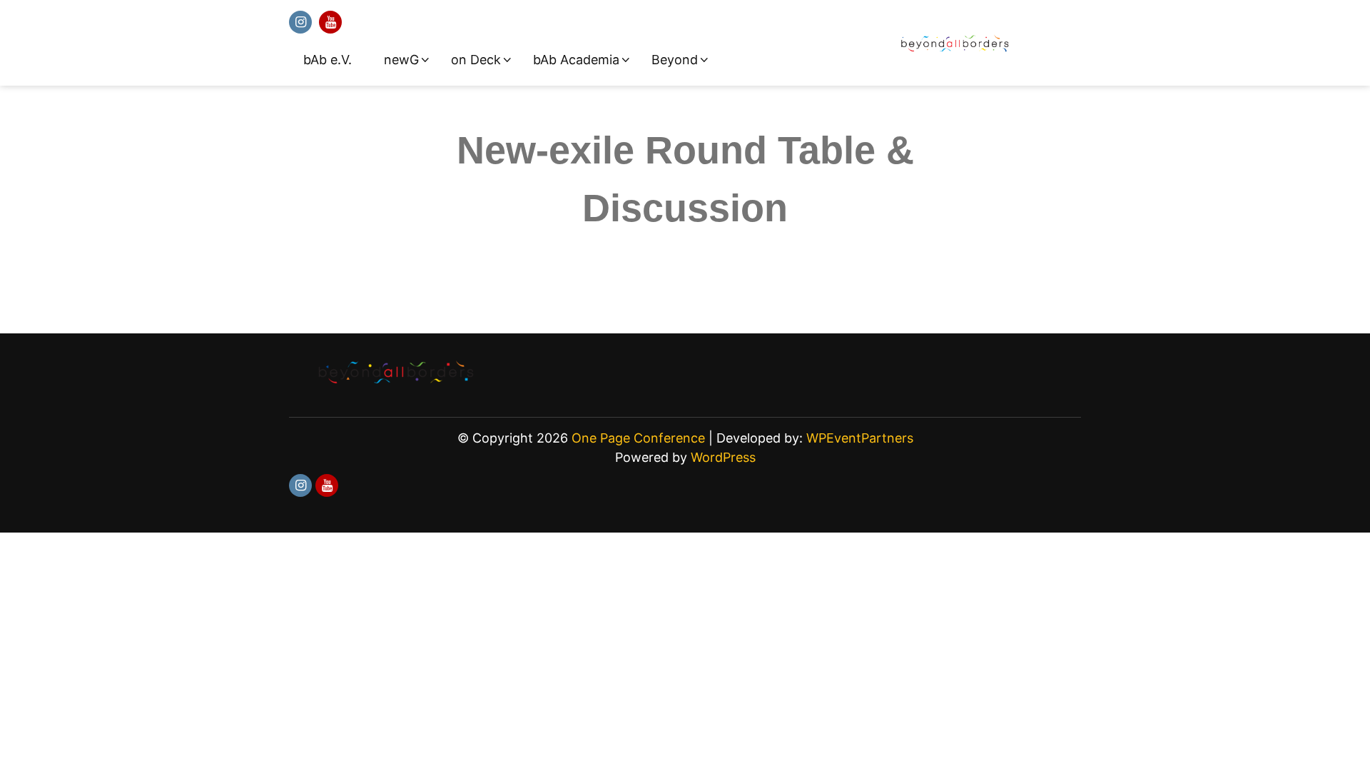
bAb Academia (576, 59)
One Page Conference (638, 437)
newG (401, 59)
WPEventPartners (859, 437)
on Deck (476, 59)
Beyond (674, 59)
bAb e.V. (327, 59)
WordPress (723, 457)
